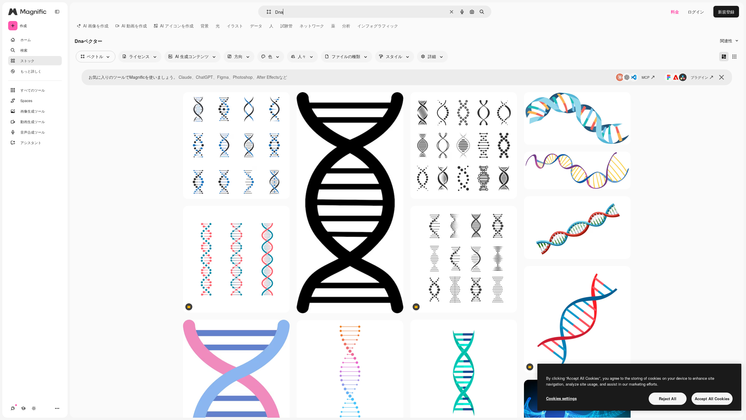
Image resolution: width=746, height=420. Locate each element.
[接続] (12, 408)
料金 (675, 12)
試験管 (286, 26)
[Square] (734, 56)
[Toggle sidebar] (57, 11)
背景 (204, 26)
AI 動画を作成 (134, 26)
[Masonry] (724, 56)
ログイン (696, 12)
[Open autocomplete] (266, 12)
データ (256, 26)
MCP (646, 77)
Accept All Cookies (712, 398)
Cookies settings (561, 398)
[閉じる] (721, 77)
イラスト (235, 26)
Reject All (667, 398)
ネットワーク (312, 26)
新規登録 (726, 12)
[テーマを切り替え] (33, 408)
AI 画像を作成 (95, 26)
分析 (346, 26)
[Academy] (23, 408)
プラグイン (699, 77)
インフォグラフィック (377, 26)
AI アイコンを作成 (176, 26)
